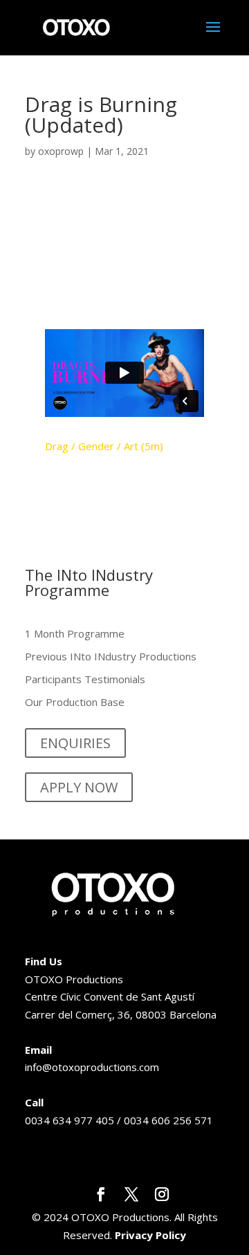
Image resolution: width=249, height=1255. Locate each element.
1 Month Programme (74, 633)
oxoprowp (61, 151)
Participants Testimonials (85, 679)
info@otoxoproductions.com (92, 1067)
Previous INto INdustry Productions (110, 656)
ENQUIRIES (75, 743)
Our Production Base (74, 702)
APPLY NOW (79, 787)
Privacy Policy (150, 1235)
